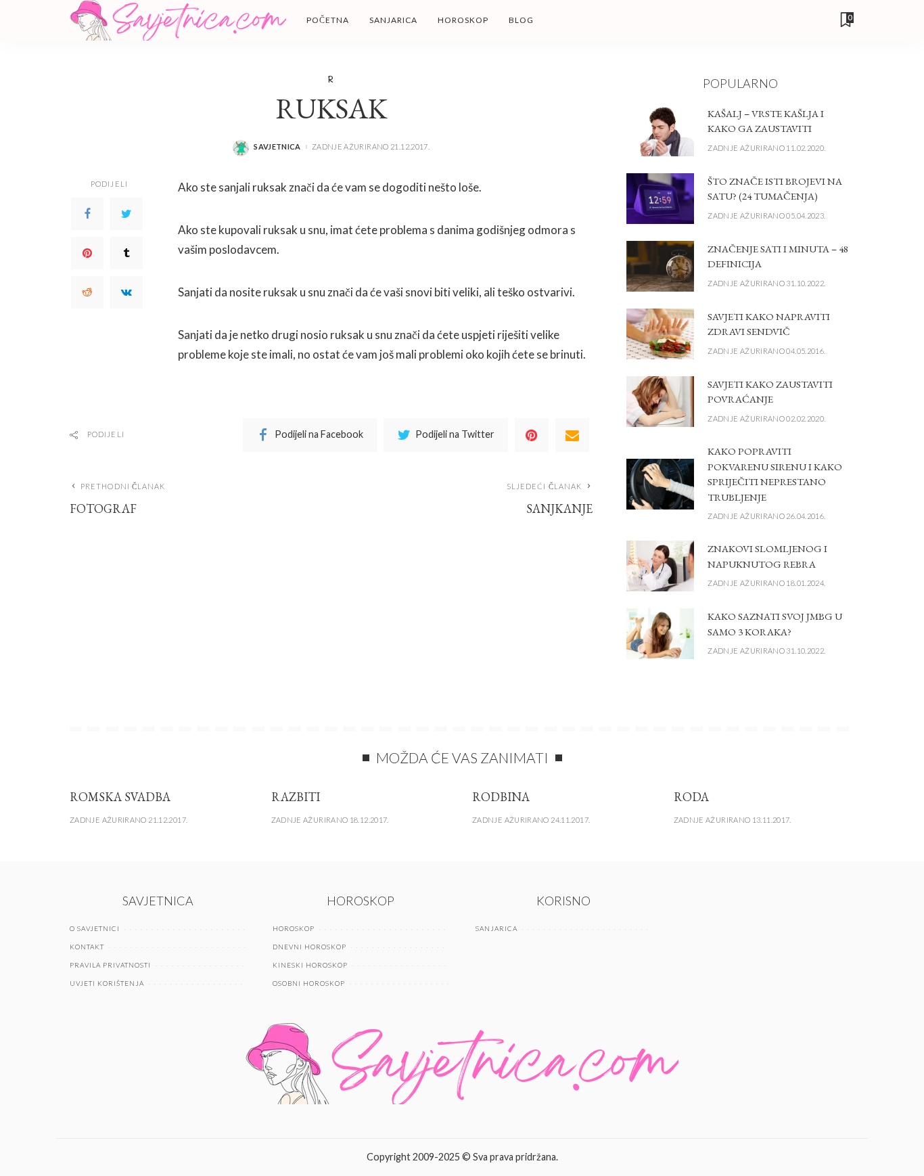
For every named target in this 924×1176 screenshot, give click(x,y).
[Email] (572, 435)
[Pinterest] (87, 253)
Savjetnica (277, 146)
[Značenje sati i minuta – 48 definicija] (660, 266)
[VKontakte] (126, 292)
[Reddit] (87, 292)
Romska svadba (120, 797)
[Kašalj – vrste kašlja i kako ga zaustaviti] (660, 131)
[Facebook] (87, 214)
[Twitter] (126, 214)
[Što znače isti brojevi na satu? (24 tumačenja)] (660, 198)
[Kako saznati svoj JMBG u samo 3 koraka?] (660, 633)
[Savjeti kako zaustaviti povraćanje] (660, 401)
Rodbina (501, 797)
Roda (691, 797)
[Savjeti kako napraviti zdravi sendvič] (660, 334)
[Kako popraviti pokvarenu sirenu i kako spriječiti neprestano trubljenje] (660, 484)
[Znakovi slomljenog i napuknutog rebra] (660, 566)
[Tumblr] (126, 253)
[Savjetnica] (178, 20)
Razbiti (295, 797)
